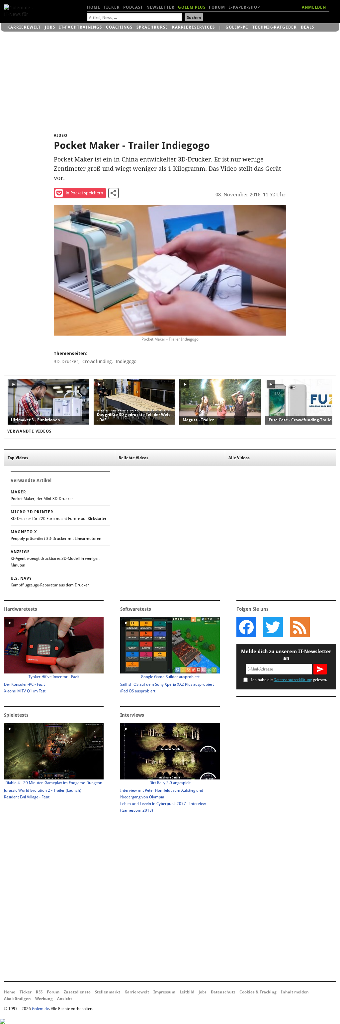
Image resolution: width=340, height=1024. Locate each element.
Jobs (50, 27)
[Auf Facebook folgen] (246, 627)
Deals (307, 27)
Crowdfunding (97, 361)
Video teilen (113, 193)
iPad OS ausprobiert (137, 691)
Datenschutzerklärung (293, 679)
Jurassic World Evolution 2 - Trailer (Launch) (42, 790)
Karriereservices (193, 27)
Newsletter (160, 7)
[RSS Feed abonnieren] (299, 627)
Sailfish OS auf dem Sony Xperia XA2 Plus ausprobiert (167, 684)
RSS (39, 992)
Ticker (112, 7)
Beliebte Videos (133, 458)
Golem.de (40, 1008)
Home (93, 7)
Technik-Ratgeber (274, 27)
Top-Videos (18, 458)
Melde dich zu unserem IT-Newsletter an (286, 655)
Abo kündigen (17, 998)
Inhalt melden (295, 992)
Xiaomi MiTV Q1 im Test (24, 691)
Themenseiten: (70, 353)
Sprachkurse (152, 27)
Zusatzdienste (77, 992)
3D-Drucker (66, 361)
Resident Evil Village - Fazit (26, 797)
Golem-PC (236, 27)
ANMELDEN (314, 7)
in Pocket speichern (84, 192)
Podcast (133, 7)
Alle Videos (239, 458)
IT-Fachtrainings (80, 27)
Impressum (164, 992)
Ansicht (64, 998)
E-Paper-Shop (244, 7)
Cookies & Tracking (258, 992)
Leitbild (187, 992)
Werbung (44, 998)
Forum (217, 7)
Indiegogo (126, 361)
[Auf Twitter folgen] (273, 627)
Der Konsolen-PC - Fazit (24, 684)
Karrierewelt (24, 27)
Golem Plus (192, 7)
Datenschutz (223, 992)
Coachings (119, 27)
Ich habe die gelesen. (289, 679)
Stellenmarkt (107, 992)
